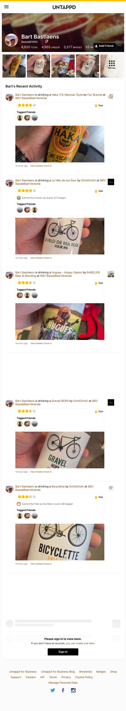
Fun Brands (95, 94)
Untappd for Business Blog (58, 671)
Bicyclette (58, 486)
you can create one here (80, 643)
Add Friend (106, 45)
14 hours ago (21, 166)
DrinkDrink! (88, 180)
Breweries (85, 671)
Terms (53, 677)
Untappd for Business (23, 671)
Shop (113, 671)
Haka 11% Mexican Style (67, 94)
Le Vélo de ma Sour (64, 180)
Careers (31, 677)
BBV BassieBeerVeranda (31, 98)
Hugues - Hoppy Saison (67, 272)
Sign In (63, 651)
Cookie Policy (84, 677)
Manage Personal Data (63, 682)
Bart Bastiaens (24, 94)
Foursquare (47, 41)
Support (16, 677)
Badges (101, 671)
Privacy (66, 677)
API (42, 677)
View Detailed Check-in (41, 166)
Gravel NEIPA (60, 400)
